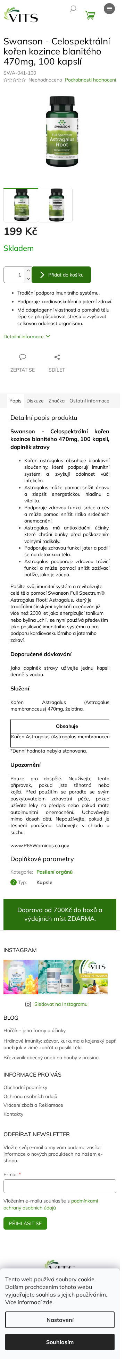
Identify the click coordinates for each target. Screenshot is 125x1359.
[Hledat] (73, 9)
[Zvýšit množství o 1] (28, 271)
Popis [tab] (15, 401)
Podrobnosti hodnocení (90, 80)
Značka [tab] (57, 401)
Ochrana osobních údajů (30, 1096)
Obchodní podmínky (25, 1087)
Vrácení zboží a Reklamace (33, 1105)
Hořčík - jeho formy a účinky (34, 1030)
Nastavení (60, 1319)
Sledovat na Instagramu (61, 1004)
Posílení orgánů (54, 872)
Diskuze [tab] (35, 401)
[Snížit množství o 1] (28, 279)
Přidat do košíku (66, 275)
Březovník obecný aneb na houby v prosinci (51, 1057)
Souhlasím (60, 1342)
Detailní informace (23, 336)
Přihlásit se (25, 1223)
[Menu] (109, 9)
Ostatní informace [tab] (89, 401)
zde (47, 1302)
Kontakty (13, 1114)
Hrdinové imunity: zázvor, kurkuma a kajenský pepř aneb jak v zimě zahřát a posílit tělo (59, 1044)
